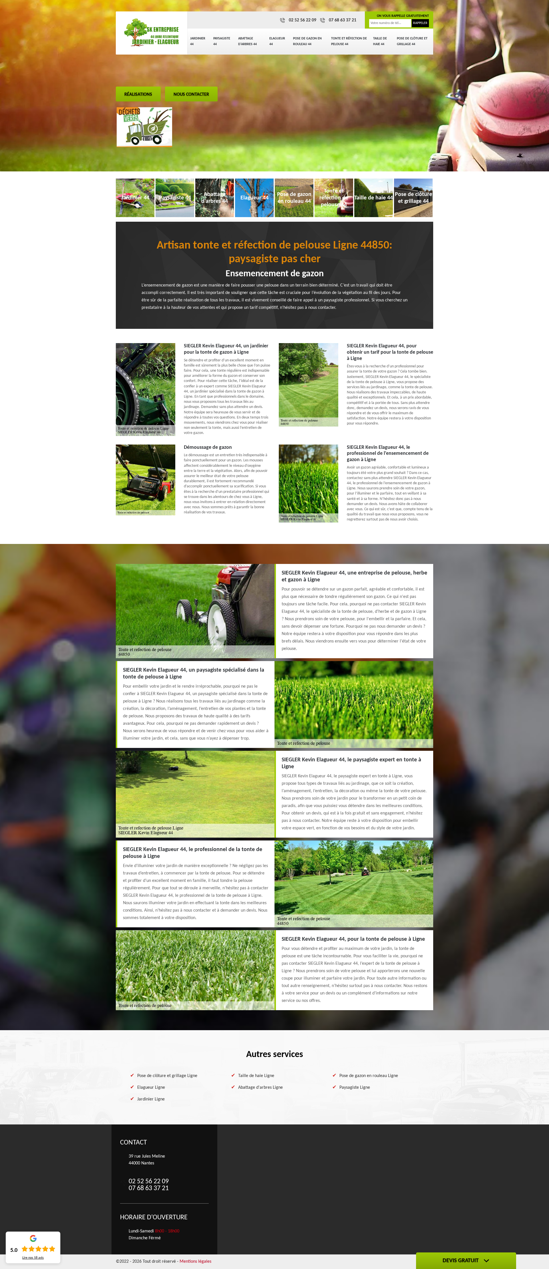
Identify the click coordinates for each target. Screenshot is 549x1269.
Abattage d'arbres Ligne (260, 1087)
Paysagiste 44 (221, 41)
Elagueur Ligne (151, 1087)
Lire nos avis (33, 1258)
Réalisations (138, 94)
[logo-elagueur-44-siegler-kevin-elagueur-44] (151, 33)
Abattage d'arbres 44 (247, 41)
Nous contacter (191, 94)
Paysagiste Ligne (354, 1087)
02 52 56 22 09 (302, 20)
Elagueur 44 (277, 41)
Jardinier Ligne (151, 1099)
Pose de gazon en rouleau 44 (307, 41)
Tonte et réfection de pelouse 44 (349, 41)
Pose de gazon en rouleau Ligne (368, 1076)
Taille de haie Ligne (256, 1076)
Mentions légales (195, 1261)
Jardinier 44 (197, 41)
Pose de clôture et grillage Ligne (167, 1076)
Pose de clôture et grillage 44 (412, 41)
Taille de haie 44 (380, 41)
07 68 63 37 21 (342, 20)
